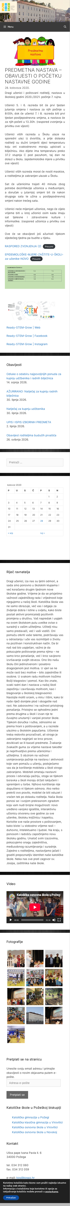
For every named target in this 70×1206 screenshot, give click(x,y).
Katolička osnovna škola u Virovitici (35, 1127)
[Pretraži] (65, 27)
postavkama (51, 1191)
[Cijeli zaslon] (59, 920)
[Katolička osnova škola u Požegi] (35, 10)
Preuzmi (49, 246)
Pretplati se (17, 1094)
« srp (10, 533)
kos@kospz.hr (25, 1177)
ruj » (42, 533)
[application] (34, 907)
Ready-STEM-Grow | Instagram (27, 344)
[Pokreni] (10, 920)
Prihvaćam (11, 1197)
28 (41, 521)
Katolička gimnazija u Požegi (30, 1117)
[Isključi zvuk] (54, 920)
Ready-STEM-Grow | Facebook (26, 335)
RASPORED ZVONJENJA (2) (23, 246)
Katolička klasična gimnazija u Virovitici (37, 1122)
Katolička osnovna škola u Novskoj (34, 1132)
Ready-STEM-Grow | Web (23, 327)
